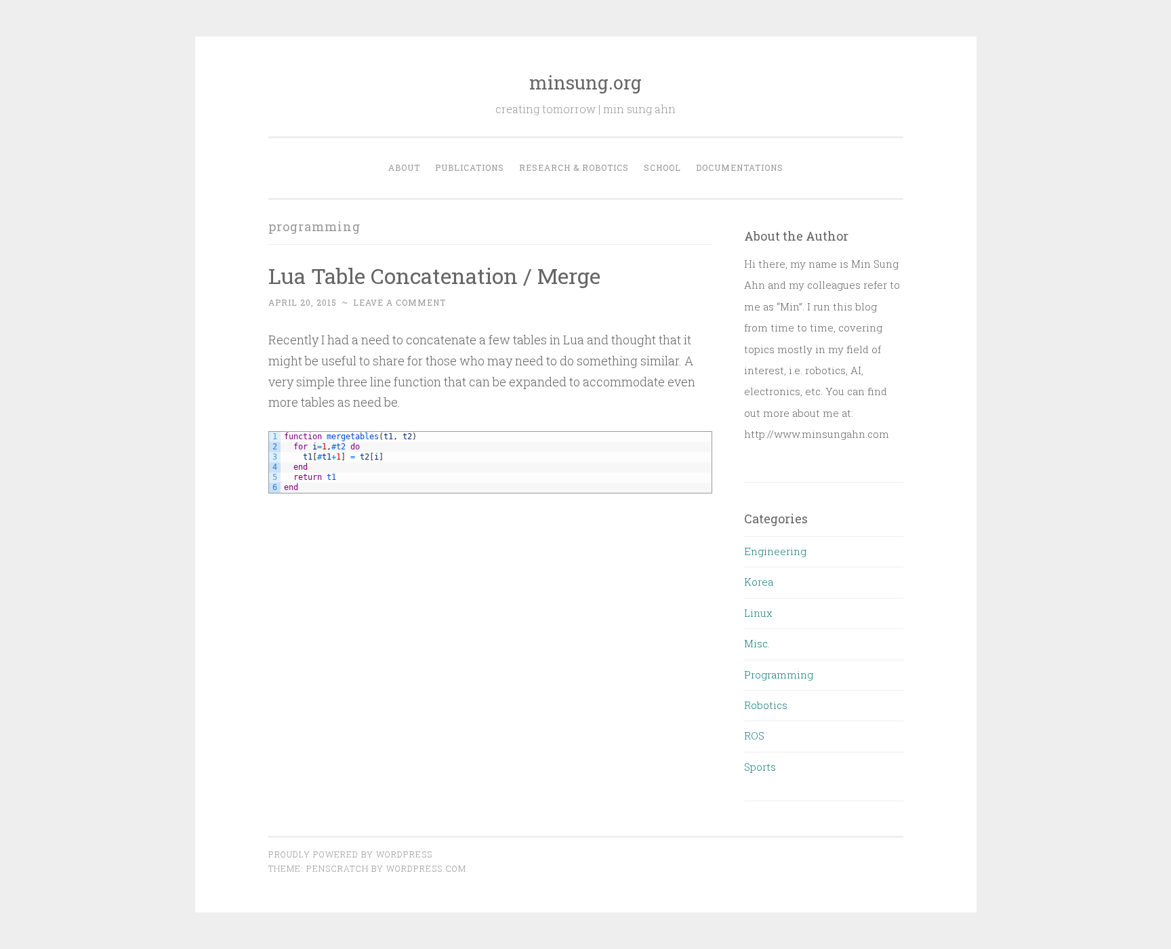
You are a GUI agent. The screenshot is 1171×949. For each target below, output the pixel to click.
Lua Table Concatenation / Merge (434, 275)
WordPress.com (426, 868)
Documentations (739, 167)
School (662, 167)
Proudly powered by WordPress (350, 854)
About (404, 167)
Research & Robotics (574, 167)
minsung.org (585, 82)
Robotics (765, 705)
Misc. (757, 643)
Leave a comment (399, 302)
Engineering (775, 551)
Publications (469, 167)
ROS (754, 735)
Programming (778, 674)
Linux (758, 613)
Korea (758, 581)
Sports (760, 766)
